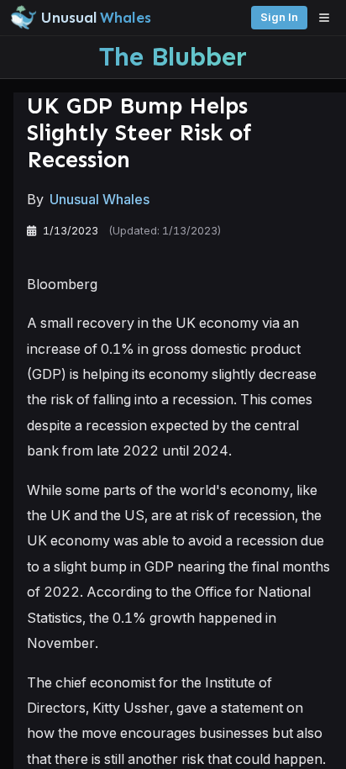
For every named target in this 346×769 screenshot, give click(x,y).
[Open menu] (328, 17)
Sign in (279, 17)
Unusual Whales (99, 199)
